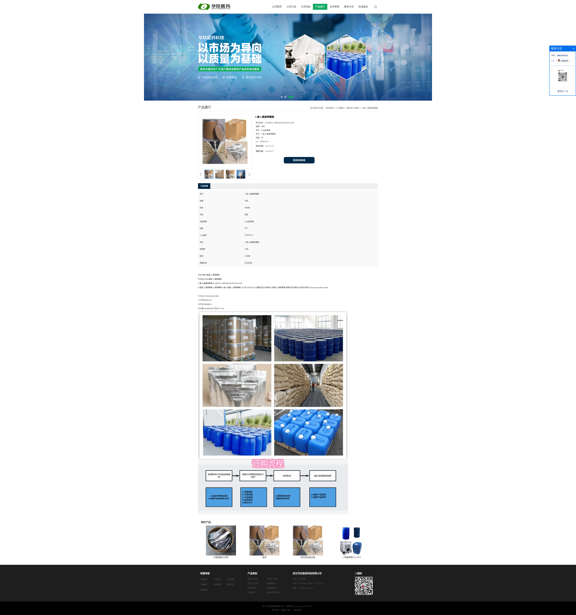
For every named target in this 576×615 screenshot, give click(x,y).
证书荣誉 (334, 6)
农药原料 (251, 592)
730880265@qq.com (305, 588)
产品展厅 (320, 6)
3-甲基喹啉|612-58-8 (351, 557)
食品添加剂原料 (273, 592)
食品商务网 (297, 610)
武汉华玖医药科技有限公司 (273, 606)
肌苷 (264, 557)
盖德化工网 (285, 610)
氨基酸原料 (271, 583)
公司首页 (277, 6)
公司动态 (305, 6)
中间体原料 (252, 588)
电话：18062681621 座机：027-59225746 (308, 583)
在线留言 (363, 6)
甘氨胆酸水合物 (221, 557)
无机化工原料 (253, 583)
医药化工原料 (353, 108)
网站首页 (330, 108)
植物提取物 (271, 588)
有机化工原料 (272, 579)
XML (310, 606)
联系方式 (349, 6)
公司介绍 (291, 6)
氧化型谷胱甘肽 (308, 557)
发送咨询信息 (299, 160)
